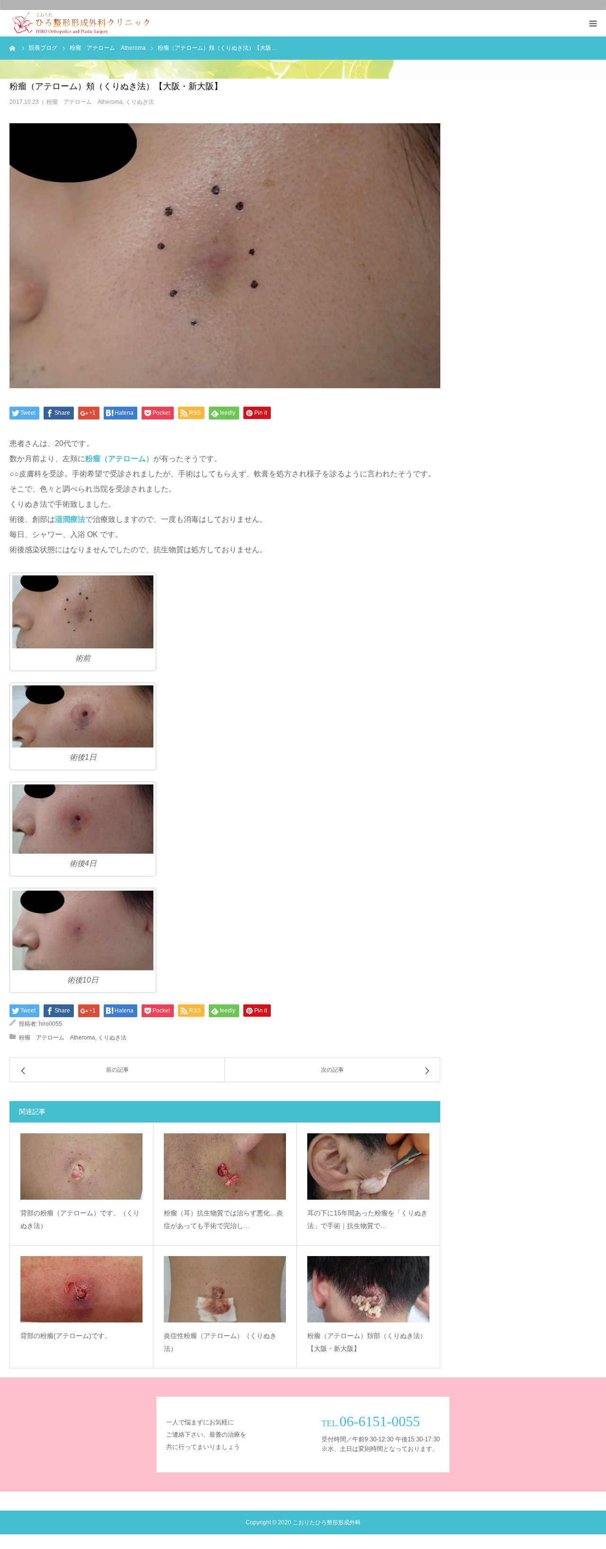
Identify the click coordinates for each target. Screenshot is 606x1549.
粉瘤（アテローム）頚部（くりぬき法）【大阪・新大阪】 (367, 1342)
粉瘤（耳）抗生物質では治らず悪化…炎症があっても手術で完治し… (223, 1219)
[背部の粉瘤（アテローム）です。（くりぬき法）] (81, 1166)
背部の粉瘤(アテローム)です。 (65, 1335)
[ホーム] (12, 48)
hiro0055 (50, 1024)
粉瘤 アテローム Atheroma (84, 102)
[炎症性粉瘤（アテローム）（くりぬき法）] (225, 1289)
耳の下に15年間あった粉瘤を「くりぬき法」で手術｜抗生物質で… (367, 1219)
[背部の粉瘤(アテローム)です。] (81, 1289)
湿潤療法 (70, 519)
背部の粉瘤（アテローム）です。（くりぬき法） (80, 1219)
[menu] (592, 23)
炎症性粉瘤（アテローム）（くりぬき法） (220, 1342)
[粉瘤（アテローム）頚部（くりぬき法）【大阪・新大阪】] (368, 1289)
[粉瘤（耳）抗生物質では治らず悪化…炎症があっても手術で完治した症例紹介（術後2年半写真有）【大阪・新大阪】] (225, 1166)
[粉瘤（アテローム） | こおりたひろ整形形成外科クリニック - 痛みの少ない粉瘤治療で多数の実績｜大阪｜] (80, 23)
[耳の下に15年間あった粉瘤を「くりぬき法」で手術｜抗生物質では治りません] (368, 1166)
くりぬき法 (139, 102)
